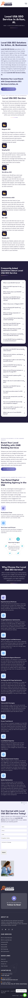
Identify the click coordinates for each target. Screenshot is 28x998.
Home (4, 25)
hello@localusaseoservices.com (9, 979)
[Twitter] (5, 929)
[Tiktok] (12, 929)
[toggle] (26, 3)
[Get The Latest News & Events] (14, 898)
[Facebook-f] (2, 929)
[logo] (6, 4)
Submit (4, 852)
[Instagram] (9, 929)
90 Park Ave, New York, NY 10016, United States (14, 984)
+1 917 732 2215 (5, 975)
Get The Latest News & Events (14, 902)
